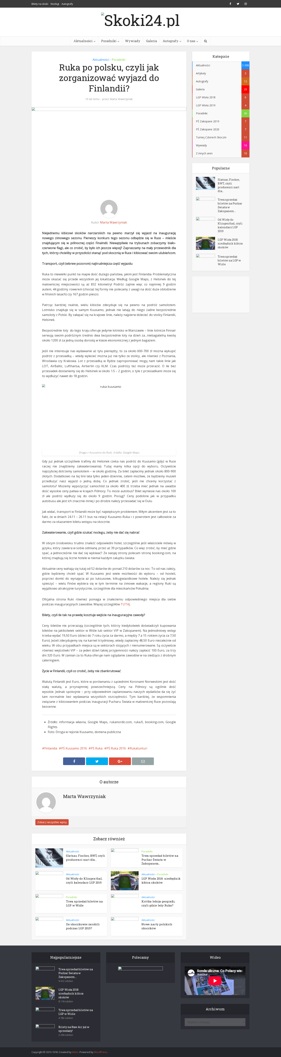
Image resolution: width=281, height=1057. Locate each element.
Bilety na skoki (40, 4)
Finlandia (50, 748)
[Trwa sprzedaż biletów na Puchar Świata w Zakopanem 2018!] (207, 203)
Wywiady (132, 41)
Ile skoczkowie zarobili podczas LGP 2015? (83, 926)
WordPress (100, 1052)
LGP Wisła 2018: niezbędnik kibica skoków (160, 880)
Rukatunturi (138, 748)
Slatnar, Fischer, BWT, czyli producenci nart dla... (85, 857)
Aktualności (83, 41)
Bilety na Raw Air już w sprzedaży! (73, 1029)
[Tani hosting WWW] (140, 972)
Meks (75, 1052)
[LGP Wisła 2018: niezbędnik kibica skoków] (207, 243)
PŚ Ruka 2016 (116, 748)
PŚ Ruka (96, 748)
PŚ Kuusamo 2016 (74, 748)
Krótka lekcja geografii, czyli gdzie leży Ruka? (158, 903)
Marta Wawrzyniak (121, 99)
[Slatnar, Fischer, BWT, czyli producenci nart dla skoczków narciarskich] (207, 183)
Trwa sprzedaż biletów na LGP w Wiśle (229, 260)
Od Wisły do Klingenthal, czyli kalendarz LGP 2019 (84, 880)
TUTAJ (125, 604)
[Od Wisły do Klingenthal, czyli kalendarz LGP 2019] (207, 223)
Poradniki (108, 41)
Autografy (67, 4)
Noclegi (55, 4)
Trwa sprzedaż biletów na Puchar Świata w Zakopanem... (159, 859)
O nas (191, 41)
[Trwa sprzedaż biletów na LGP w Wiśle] (207, 260)
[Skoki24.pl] (140, 19)
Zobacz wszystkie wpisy (52, 822)
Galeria (151, 41)
